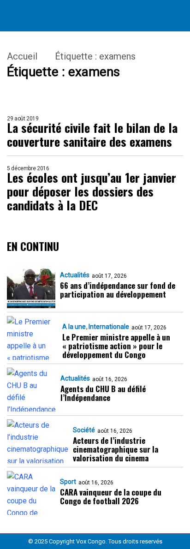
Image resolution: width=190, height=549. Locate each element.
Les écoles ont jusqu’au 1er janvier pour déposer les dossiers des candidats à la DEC (91, 191)
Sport (68, 481)
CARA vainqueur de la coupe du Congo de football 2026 (110, 496)
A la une (74, 326)
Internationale (109, 326)
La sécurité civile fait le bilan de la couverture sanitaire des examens (92, 135)
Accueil (22, 56)
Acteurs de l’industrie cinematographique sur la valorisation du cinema (115, 449)
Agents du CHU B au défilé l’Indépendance (103, 393)
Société (84, 430)
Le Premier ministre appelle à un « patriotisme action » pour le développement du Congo (116, 346)
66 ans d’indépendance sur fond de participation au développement (117, 289)
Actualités (74, 275)
